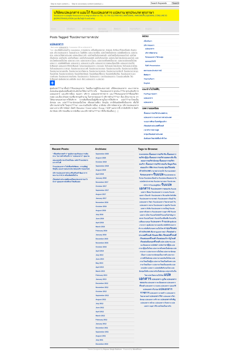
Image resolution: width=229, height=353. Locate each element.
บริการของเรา (88, 29)
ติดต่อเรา (117, 29)
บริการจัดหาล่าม (151, 53)
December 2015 (102, 239)
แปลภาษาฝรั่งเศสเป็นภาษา (107, 60)
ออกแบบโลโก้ (150, 61)
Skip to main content (59, 4)
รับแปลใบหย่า (149, 218)
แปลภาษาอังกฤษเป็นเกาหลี (157, 255)
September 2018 (102, 166)
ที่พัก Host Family (156, 167)
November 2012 (102, 287)
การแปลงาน (85, 50)
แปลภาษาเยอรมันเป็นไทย (162, 258)
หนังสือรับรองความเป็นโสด (154, 228)
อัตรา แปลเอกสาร (88, 79)
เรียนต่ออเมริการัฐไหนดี (166, 238)
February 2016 (101, 231)
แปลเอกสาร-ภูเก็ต (87, 63)
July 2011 (99, 340)
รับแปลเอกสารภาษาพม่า (148, 199)
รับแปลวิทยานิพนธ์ (81, 74)
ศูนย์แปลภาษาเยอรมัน (155, 225)
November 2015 (102, 243)
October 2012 (101, 291)
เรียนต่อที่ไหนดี (170, 235)
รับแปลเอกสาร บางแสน (160, 192)
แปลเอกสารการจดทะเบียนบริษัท (107, 63)
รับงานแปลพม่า (170, 171)
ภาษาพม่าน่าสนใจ (157, 171)
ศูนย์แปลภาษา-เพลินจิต (67, 79)
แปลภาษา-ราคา (74, 60)
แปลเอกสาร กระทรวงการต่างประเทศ (158, 117)
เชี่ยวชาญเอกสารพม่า (158, 232)
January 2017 (101, 198)
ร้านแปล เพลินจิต (122, 76)
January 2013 (101, 279)
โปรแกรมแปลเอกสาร (87, 66)
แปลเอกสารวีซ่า (156, 296)
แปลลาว (151, 268)
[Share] (94, 82)
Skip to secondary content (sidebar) (87, 4)
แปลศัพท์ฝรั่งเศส (64, 63)
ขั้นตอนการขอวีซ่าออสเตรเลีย (161, 157)
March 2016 (100, 227)
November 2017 (102, 182)
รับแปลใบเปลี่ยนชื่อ (162, 218)
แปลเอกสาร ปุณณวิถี (168, 286)
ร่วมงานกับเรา (135, 29)
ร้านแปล (165, 221)
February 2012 (101, 320)
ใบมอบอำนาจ (74, 53)
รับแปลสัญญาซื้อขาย (97, 74)
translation (75, 50)
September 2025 (102, 154)
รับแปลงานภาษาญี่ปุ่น (130, 68)
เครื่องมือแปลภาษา (98, 50)
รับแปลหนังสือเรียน (113, 74)
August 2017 (101, 194)
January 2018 (101, 178)
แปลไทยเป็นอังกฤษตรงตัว (97, 55)
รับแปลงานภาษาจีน (113, 68)
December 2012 (102, 283)
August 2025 (101, 158)
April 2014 (100, 251)
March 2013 (100, 271)
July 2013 (99, 255)
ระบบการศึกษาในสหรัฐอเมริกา (155, 121)
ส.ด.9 (79, 79)
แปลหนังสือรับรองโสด (163, 268)
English (149, 29)
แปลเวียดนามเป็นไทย (155, 275)
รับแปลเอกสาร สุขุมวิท (161, 205)
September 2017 (102, 190)
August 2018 (101, 170)
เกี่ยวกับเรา (71, 29)
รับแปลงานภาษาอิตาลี (114, 71)
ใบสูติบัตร (83, 53)
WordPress (137, 349)
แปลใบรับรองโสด (101, 58)
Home (53, 29)
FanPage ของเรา (150, 94)
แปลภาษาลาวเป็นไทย (155, 251)
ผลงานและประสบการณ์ (103, 30)
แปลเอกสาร (56, 44)
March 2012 (100, 316)
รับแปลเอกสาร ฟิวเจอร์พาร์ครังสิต (163, 195)
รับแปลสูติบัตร (155, 185)
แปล (162, 242)
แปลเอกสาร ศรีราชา (152, 299)
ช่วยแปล (109, 50)
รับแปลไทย (54, 74)
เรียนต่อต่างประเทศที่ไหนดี (154, 126)
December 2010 (102, 344)
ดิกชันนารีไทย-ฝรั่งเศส (121, 50)
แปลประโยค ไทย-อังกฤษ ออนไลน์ (121, 58)
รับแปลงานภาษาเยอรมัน (59, 71)
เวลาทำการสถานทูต (151, 130)
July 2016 (99, 214)
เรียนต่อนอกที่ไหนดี (148, 238)
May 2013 (99, 263)
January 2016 (101, 235)
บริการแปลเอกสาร (61, 53)
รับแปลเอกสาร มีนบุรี (165, 199)
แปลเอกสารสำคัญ (168, 299)
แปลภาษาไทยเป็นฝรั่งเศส (162, 261)
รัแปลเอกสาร (95, 76)
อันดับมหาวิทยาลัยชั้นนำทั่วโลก (155, 138)
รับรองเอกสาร (146, 175)
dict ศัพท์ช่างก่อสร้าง (62, 50)
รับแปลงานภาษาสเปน (97, 71)
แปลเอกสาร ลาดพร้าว (158, 293)
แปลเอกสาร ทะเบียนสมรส (157, 282)
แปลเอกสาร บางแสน (152, 286)
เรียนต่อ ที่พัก (157, 235)
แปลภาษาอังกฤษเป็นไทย (127, 60)
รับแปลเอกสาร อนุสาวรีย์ (161, 212)
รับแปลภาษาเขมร (160, 181)
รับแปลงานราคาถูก (131, 71)
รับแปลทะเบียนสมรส (166, 178)
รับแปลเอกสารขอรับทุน (67, 76)
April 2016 (100, 223)
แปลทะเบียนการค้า (80, 55)
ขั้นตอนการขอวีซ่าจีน (158, 154)
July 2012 (99, 303)
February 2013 (101, 275)
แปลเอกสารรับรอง (150, 289)
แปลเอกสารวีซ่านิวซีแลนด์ (68, 66)
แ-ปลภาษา (100, 79)
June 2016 (100, 218)
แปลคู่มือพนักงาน (123, 53)
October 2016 (101, 206)
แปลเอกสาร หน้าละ (148, 303)
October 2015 (101, 247)
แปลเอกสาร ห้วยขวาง (163, 303)
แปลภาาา (53, 63)
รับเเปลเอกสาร (83, 76)
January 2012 (101, 324)
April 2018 (100, 174)
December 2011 (102, 328)
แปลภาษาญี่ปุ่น (165, 245)
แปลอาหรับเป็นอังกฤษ (157, 271)
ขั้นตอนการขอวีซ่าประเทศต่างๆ (155, 113)
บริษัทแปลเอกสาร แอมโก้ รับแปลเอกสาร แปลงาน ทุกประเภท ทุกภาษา (104, 12)
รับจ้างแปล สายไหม (130, 66)
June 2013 (100, 259)
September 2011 (102, 332)
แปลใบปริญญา (73, 58)
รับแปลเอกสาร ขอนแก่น (160, 189)
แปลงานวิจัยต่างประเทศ (63, 55)
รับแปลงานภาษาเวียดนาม (78, 71)
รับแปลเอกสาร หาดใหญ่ (160, 208)
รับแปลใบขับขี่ (155, 215)
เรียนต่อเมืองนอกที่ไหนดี (150, 242)
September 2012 (102, 295)
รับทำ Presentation (152, 65)
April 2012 (100, 312)
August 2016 (101, 210)
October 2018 (101, 162)
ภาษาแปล (100, 66)
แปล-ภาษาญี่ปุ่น (94, 53)
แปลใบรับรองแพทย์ (87, 58)
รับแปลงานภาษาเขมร (97, 68)
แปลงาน (168, 242)
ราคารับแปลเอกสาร (107, 76)
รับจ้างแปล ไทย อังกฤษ (113, 66)
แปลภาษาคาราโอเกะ (88, 60)
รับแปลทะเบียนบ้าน (151, 178)
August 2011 (101, 336)
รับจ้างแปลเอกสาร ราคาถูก (60, 68)
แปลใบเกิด (63, 58)
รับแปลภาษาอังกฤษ (66, 74)
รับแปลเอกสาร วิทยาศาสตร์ (163, 202)
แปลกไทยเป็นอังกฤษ (108, 53)
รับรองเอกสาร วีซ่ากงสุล (154, 57)
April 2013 (100, 267)
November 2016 (102, 202)
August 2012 (101, 299)
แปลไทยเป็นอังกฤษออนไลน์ (118, 55)
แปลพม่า (154, 245)
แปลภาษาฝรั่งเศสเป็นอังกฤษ (163, 248)
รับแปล (158, 174)
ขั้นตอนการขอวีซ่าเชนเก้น (156, 164)
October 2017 (101, 186)
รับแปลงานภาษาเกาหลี (79, 68)
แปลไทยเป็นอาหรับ (164, 306)
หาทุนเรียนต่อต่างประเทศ (153, 134)
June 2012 (100, 307)
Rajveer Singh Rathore (112, 349)
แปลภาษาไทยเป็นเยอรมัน (162, 265)
